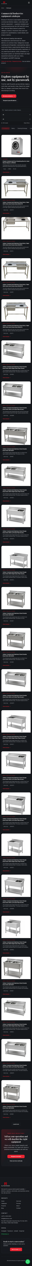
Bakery (13, 128)
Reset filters (27, 123)
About (18, 1206)
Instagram (3, 1231)
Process (18, 1203)
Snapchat (21, 1231)
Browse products (8, 96)
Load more (16, 1124)
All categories (5, 128)
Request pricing (16, 61)
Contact (18, 1208)
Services (18, 1201)
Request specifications (9, 100)
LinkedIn (16, 1231)
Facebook (10, 1231)
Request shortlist (16, 1156)
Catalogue (4, 1203)
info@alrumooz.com (6, 1218)
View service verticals (16, 1161)
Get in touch (15, 1249)
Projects (3, 1206)
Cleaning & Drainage (22, 128)
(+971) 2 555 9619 (6, 1216)
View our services (6, 61)
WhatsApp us (5, 1234)
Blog (2, 1208)
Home (2, 8)
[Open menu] (29, 3)
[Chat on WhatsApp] (27, 1261)
